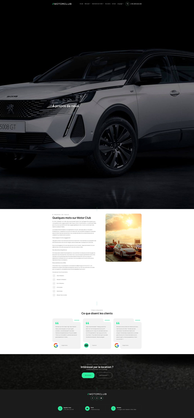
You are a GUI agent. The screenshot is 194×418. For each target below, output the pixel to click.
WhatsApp (88, 375)
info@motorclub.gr (95, 409)
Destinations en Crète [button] (97, 3)
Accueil (81, 3)
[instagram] (96, 398)
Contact (114, 3)
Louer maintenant (103, 375)
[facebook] (92, 398)
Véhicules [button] (87, 3)
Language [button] (119, 3)
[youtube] (101, 398)
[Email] (87, 408)
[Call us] (127, 4)
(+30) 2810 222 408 (136, 4)
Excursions (107, 3)
